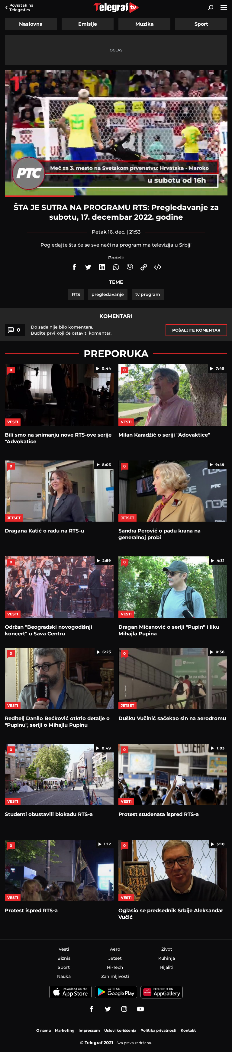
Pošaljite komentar (196, 330)
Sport (201, 24)
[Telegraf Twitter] (108, 1009)
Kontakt (188, 1030)
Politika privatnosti (158, 1030)
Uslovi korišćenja (120, 1030)
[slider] (116, 196)
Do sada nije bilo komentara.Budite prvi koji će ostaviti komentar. (71, 330)
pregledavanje (108, 294)
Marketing (64, 1030)
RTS (76, 294)
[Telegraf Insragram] (124, 1009)
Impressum (89, 1030)
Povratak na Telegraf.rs (21, 7)
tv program (147, 294)
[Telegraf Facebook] (91, 1009)
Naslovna (31, 24)
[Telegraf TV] (140, 1009)
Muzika (144, 24)
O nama (43, 1030)
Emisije (87, 24)
